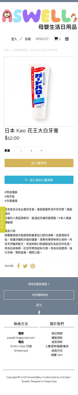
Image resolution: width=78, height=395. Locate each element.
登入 (14, 39)
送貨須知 (57, 341)
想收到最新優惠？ (39, 284)
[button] (39, 180)
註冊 (28, 39)
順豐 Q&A (57, 354)
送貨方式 (57, 350)
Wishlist (42, 39)
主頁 (6, 50)
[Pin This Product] (32, 266)
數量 (7, 150)
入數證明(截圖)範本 (57, 346)
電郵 (21, 333)
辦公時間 (57, 333)
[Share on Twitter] (25, 266)
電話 (21, 341)
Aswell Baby (34, 377)
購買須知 (57, 337)
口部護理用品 (19, 50)
